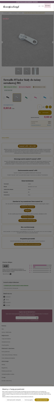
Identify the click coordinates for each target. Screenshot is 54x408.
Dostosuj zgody (29, 400)
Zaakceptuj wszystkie (41, 400)
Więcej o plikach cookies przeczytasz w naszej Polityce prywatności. (17, 396)
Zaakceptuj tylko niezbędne (14, 400)
